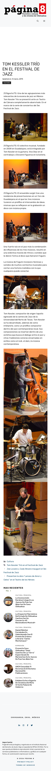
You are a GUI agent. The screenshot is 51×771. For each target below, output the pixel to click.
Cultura (7, 83)
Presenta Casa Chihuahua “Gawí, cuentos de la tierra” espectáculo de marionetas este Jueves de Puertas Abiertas (26, 653)
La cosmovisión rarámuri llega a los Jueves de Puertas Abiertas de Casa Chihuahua (24, 602)
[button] (37, 21)
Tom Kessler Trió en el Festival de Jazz (25, 565)
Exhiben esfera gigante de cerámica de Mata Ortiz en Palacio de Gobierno (25, 684)
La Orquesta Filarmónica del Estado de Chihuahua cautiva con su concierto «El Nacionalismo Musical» (26, 618)
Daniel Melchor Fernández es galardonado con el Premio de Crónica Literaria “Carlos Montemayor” (23, 635)
